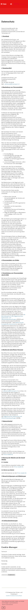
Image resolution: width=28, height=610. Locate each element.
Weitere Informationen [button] (7, 604)
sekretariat (7, 84)
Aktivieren (4, 574)
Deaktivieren (11, 574)
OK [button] (3, 607)
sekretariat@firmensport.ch (10, 391)
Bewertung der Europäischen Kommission (12, 323)
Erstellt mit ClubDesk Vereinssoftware (14, 595)
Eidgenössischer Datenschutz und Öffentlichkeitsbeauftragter (11, 417)
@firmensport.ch (15, 84)
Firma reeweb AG (8, 454)
